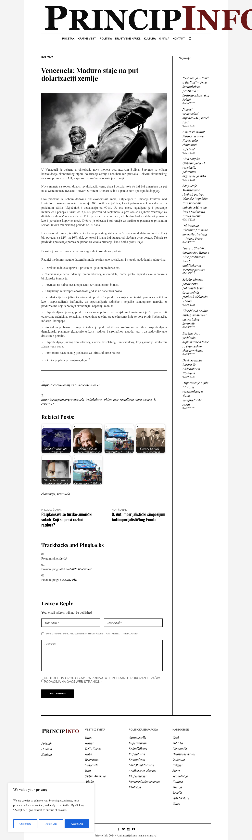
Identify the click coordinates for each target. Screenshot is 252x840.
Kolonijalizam (138, 748)
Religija (177, 765)
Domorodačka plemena (144, 781)
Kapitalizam (137, 754)
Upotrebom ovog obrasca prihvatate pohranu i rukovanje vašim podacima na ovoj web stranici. (102, 679)
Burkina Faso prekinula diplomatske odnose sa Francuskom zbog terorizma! (196, 342)
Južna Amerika (95, 776)
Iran (88, 770)
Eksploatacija (137, 776)
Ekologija (135, 787)
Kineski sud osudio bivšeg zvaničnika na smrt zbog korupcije (195, 317)
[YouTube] (133, 829)
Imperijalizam (138, 743)
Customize (25, 823)
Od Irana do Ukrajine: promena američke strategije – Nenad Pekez (195, 232)
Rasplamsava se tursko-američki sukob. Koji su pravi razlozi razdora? (66, 519)
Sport (176, 770)
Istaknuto (178, 759)
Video (176, 803)
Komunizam (137, 759)
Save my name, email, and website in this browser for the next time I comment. (93, 633)
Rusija (89, 743)
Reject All (51, 823)
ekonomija (48, 494)
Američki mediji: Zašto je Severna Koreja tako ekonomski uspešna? (194, 140)
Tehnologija (180, 776)
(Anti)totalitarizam (141, 765)
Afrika (89, 781)
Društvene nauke (183, 754)
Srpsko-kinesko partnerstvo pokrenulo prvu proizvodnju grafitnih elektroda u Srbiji (195, 290)
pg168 (63, 558)
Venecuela (63, 494)
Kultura (177, 781)
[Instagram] (128, 829)
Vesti (175, 737)
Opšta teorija (137, 737)
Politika (47, 57)
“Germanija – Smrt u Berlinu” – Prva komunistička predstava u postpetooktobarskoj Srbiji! (196, 89)
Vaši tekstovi (180, 798)
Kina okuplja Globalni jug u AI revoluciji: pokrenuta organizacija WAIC (195, 167)
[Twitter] (123, 829)
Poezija (177, 787)
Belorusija (91, 759)
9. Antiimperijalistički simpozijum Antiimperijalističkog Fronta (138, 516)
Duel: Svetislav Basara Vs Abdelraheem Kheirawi (193, 366)
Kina (88, 737)
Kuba (88, 754)
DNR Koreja (93, 748)
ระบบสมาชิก (68, 579)
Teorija (177, 792)
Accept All (77, 823)
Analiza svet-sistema (142, 770)
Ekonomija (179, 748)
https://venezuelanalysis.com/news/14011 (68, 385)
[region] (51, 807)
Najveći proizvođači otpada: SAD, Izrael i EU (195, 115)
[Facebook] (118, 829)
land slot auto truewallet (75, 569)
